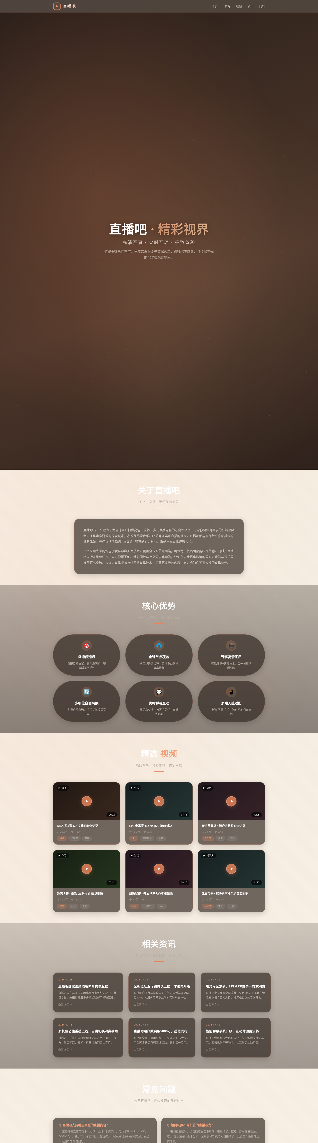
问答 (262, 6)
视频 (239, 6)
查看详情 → (65, 1004)
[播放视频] (87, 801)
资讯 (251, 6)
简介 (216, 6)
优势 (228, 6)
